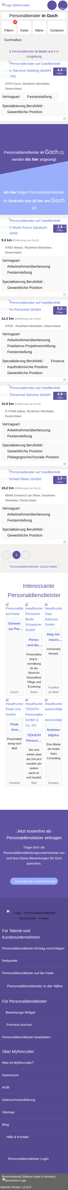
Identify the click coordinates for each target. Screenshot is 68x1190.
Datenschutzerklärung (18, 1100)
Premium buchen (19, 1025)
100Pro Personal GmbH (21, 309)
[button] (7, 555)
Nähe (39, 30)
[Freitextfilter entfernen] (52, 5)
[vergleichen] (5, 74)
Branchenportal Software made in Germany (27, 1178)
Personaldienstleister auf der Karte (28, 973)
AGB (5, 1087)
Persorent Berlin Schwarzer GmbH (34, 643)
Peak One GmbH (14, 727)
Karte (24, 30)
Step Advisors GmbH (53, 637)
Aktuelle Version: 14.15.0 (15, 1187)
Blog (5, 1124)
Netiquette (9, 960)
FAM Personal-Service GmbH (25, 395)
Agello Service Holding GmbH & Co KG (26, 73)
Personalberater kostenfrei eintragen (35, 881)
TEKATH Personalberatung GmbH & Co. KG (34, 738)
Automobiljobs (54, 732)
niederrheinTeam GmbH (21, 479)
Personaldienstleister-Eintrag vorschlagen (33, 948)
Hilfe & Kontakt (17, 1137)
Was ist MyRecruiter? (18, 1062)
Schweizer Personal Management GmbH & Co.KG (14, 626)
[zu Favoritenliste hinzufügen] (5, 66)
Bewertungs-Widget (20, 1012)
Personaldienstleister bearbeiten (26, 1037)
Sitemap (8, 1112)
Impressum (10, 1075)
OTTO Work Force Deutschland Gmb (24, 230)
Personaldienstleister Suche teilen (33, 566)
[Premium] (60, 589)
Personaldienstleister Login (27, 1159)
